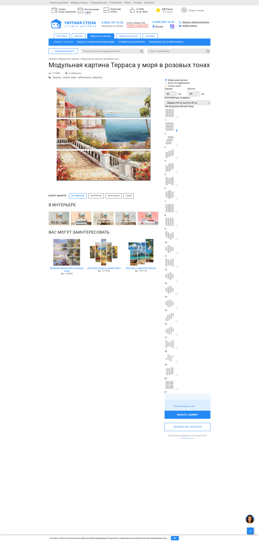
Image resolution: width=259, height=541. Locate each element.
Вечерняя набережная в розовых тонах (67, 269)
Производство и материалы (166, 42)
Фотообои (62, 36)
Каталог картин (63, 42)
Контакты (149, 2)
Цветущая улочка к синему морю (104, 268)
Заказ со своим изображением (95, 42)
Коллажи (150, 36)
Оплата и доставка (59, 2)
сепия (129, 196)
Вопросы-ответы (79, 2)
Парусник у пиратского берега (141, 268)
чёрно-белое (114, 196)
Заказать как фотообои (188, 427)
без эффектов (77, 196)
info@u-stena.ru (189, 25)
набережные (84, 77)
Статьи (127, 2)
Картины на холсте (128, 36)
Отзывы (138, 2)
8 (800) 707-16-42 (112, 22)
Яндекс (167, 10)
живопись (97, 77)
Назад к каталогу (64, 51)
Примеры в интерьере (131, 42)
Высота (191, 88)
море (73, 77)
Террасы (56, 77)
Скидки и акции (196, 10)
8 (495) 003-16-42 (163, 22)
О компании (116, 2)
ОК (175, 538)
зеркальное (96, 196)
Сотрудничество (99, 2)
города (66, 77)
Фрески (78, 36)
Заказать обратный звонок (195, 22)
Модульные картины (100, 36)
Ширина (169, 88)
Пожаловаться (187, 438)
